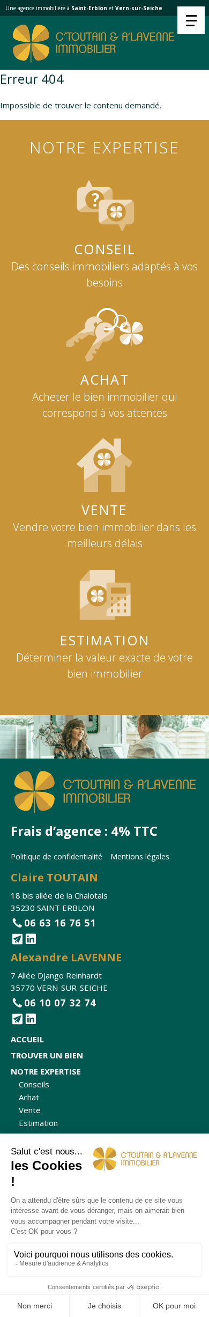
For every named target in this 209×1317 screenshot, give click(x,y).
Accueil (27, 1039)
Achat (29, 1097)
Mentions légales (139, 856)
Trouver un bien (47, 1055)
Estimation (38, 1122)
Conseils (34, 1084)
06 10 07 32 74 (60, 1002)
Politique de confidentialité (56, 856)
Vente (30, 1110)
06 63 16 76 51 (60, 922)
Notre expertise (46, 1071)
